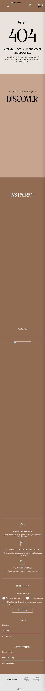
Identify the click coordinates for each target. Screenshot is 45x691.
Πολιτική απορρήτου (37, 679)
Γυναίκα (5, 625)
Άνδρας (5, 631)
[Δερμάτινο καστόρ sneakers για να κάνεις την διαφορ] (22, 215)
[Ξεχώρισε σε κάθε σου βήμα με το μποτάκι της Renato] (22, 286)
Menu (3, 6)
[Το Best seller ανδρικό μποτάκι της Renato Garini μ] (22, 310)
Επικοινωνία (7, 652)
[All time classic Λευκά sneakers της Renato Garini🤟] (22, 262)
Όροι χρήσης (27, 679)
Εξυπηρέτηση (8, 657)
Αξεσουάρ (6, 636)
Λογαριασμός (8, 663)
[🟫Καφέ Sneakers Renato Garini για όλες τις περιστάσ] (22, 239)
